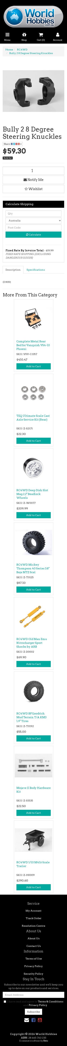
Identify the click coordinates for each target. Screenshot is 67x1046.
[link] (33, 1020)
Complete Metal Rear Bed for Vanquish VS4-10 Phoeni (33, 345)
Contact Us (33, 946)
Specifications (36, 269)
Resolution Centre (33, 925)
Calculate (34, 234)
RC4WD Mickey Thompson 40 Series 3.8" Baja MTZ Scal (32, 568)
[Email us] (26, 1020)
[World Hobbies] (33, 15)
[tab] (13, 270)
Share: (7, 144)
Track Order (33, 918)
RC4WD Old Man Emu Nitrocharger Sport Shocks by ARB (31, 643)
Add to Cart (33, 366)
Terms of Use (33, 958)
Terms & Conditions (50, 1001)
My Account (33, 910)
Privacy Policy (33, 966)
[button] (33, 189)
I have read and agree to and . (35, 1003)
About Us (33, 938)
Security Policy (33, 973)
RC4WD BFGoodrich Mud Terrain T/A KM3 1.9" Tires (31, 717)
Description (13, 269)
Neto (45, 1041)
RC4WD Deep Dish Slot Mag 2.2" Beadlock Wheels (32, 494)
